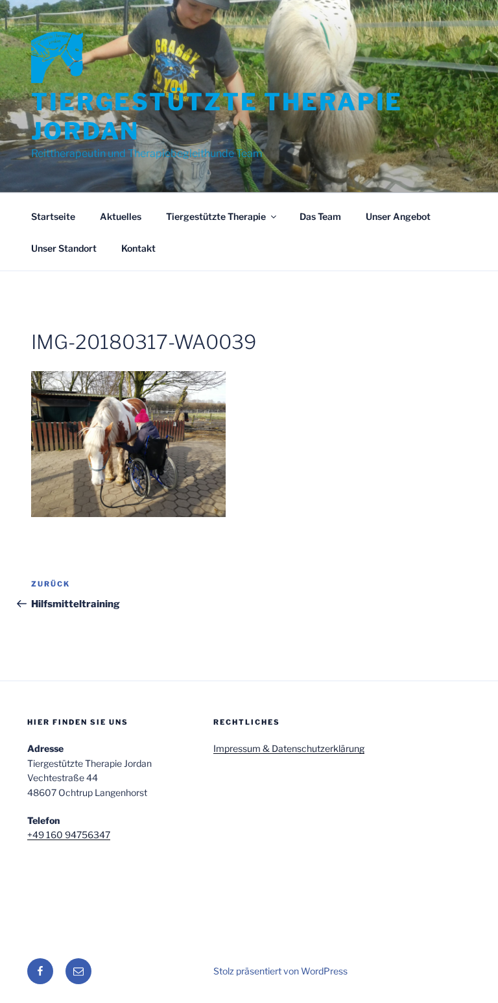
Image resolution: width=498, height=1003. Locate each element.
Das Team (320, 216)
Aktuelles (120, 216)
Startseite (53, 216)
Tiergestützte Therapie (216, 216)
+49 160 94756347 (68, 834)
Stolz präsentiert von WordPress (280, 970)
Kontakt (138, 248)
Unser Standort (64, 248)
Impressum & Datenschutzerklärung (288, 748)
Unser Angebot (398, 216)
